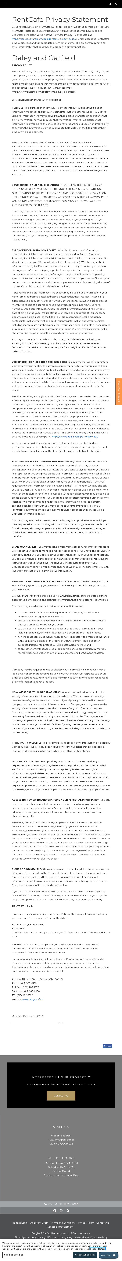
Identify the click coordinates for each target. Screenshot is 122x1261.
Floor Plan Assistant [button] (119, 393)
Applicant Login (39, 1222)
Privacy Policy (86, 1222)
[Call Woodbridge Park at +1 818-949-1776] (116, 4)
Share (108, 1046)
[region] (61, 1250)
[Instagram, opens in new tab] (61, 1211)
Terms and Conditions (63, 1222)
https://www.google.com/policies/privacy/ (75, 436)
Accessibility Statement (60, 1226)
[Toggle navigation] (5, 4)
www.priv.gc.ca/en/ (32, 999)
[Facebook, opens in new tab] (55, 1211)
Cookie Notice (97, 1249)
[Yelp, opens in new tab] (68, 1211)
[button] (111, 4)
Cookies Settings (13, 1255)
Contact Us (61, 1095)
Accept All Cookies (85, 1255)
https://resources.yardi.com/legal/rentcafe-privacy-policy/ (44, 38)
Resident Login (19, 1222)
